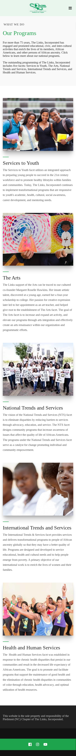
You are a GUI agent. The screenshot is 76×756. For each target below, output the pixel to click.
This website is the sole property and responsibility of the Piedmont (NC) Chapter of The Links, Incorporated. (36, 717)
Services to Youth (21, 163)
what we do (13, 24)
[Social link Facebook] (30, 744)
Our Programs (19, 33)
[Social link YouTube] (45, 744)
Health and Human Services (31, 647)
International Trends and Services (37, 528)
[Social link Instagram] (37, 744)
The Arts (11, 278)
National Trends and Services (33, 408)
